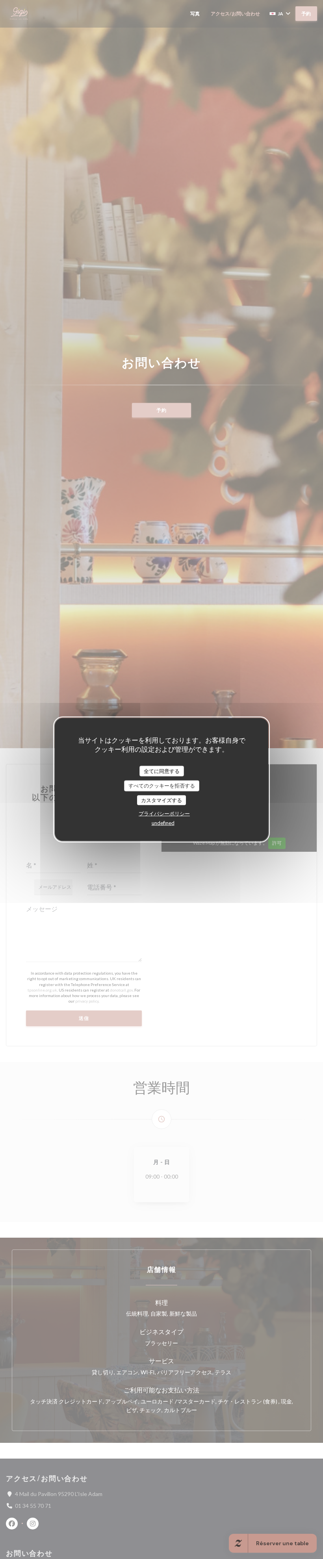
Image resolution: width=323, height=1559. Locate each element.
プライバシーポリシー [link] (164, 813)
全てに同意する (162, 770)
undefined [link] (163, 823)
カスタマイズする (161, 800)
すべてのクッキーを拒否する (161, 785)
